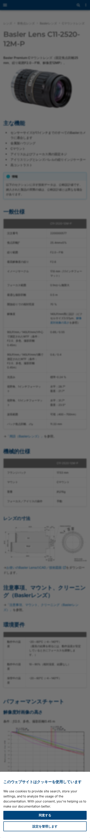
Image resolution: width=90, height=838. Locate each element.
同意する (45, 815)
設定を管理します (45, 826)
